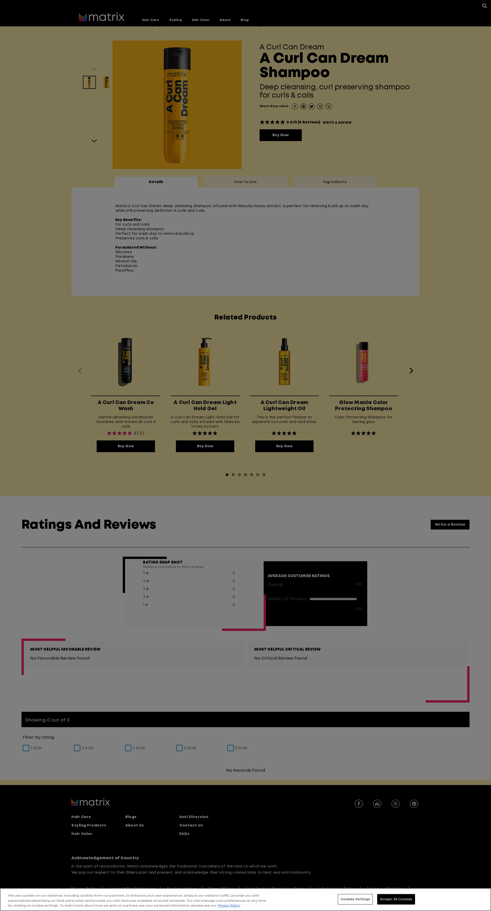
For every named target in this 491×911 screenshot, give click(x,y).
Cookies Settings (355, 899)
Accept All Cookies (396, 899)
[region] (245, 899)
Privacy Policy (229, 905)
